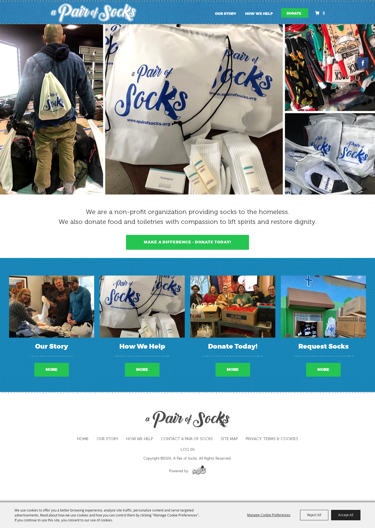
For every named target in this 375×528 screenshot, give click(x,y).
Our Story (225, 13)
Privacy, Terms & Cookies (272, 439)
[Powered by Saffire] (199, 471)
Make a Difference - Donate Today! (187, 242)
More (52, 369)
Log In (187, 449)
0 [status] (324, 13)
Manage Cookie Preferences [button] (268, 515)
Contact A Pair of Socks (187, 439)
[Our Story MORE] (51, 307)
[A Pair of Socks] (97, 13)
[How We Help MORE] (142, 307)
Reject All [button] (314, 515)
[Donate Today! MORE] (232, 307)
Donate (294, 13)
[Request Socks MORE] (323, 307)
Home (83, 439)
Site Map (229, 439)
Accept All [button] (345, 515)
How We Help (259, 13)
